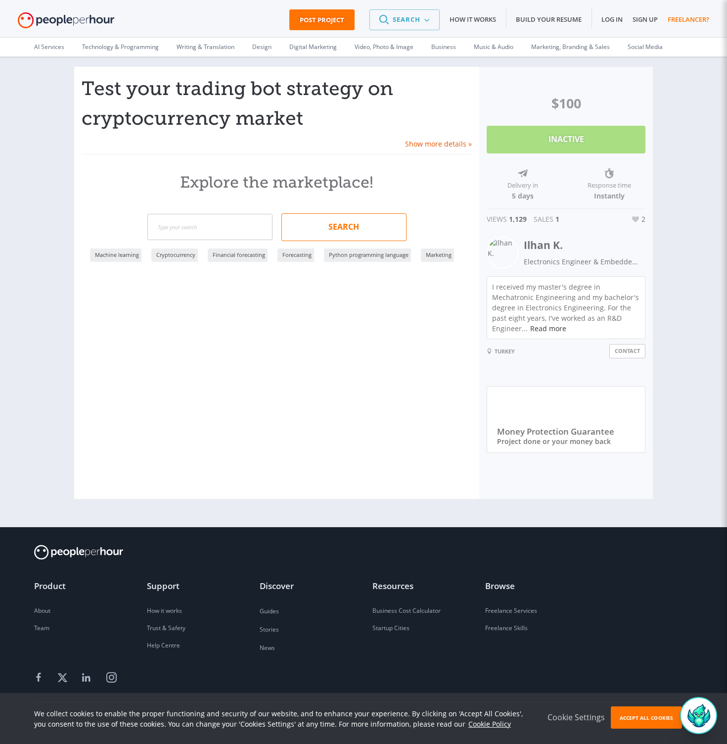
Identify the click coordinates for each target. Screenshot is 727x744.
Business (443, 47)
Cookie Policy (489, 724)
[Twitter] (64, 678)
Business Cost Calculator (406, 610)
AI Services (49, 47)
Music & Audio (493, 47)
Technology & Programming (120, 47)
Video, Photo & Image (384, 47)
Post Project (322, 19)
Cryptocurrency (175, 254)
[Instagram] (111, 678)
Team (41, 628)
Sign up (645, 19)
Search (343, 226)
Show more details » (438, 144)
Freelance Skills (506, 628)
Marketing (439, 254)
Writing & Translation (205, 47)
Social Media (645, 47)
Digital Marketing (313, 47)
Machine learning (117, 254)
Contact (627, 350)
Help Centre (163, 645)
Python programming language (369, 254)
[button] (404, 19)
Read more (548, 328)
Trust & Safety (166, 628)
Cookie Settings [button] (576, 717)
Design (262, 47)
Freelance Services (511, 610)
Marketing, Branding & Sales (570, 47)
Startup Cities (390, 628)
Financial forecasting (239, 254)
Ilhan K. (543, 245)
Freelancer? (688, 19)
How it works (473, 19)
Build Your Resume (549, 19)
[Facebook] (40, 678)
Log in (612, 19)
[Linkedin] (87, 678)
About (42, 610)
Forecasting (297, 254)
